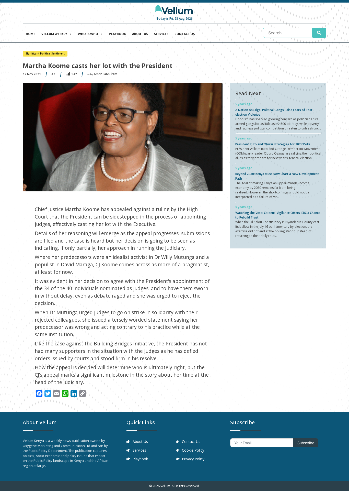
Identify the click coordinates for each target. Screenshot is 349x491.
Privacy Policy (193, 458)
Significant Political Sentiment (45, 53)
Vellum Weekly (54, 34)
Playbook (117, 34)
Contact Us (185, 34)
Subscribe (305, 443)
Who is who (88, 34)
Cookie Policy (193, 450)
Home (30, 34)
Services (161, 34)
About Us (140, 34)
